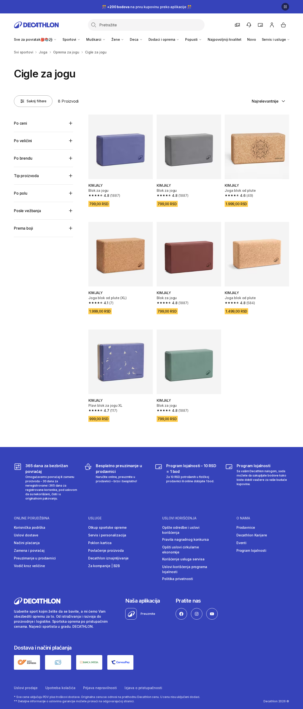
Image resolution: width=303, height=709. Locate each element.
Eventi (241, 543)
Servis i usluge (274, 39)
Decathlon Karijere (251, 535)
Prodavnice (245, 527)
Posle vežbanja (27, 210)
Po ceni (20, 123)
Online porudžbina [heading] (31, 518)
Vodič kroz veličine (29, 566)
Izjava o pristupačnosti (143, 688)
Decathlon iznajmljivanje (108, 558)
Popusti (192, 39)
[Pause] (285, 7)
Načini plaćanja (27, 543)
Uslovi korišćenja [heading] (179, 518)
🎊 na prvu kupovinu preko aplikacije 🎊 (146, 7)
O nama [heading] (243, 518)
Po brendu (23, 158)
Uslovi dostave (26, 535)
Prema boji (23, 228)
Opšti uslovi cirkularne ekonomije (180, 549)
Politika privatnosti (177, 579)
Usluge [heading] (95, 518)
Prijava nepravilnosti (100, 688)
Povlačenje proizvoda (106, 550)
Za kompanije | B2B (104, 566)
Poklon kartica (100, 543)
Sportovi (70, 39)
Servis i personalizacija (107, 535)
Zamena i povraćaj (29, 550)
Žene (116, 39)
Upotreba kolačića (60, 688)
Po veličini (23, 140)
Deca (134, 39)
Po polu (20, 193)
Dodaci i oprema (162, 39)
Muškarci (94, 39)
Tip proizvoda (26, 175)
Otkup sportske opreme (107, 527)
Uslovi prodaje (26, 688)
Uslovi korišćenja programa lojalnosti (184, 569)
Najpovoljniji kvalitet (224, 39)
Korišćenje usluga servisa (183, 559)
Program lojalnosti (251, 550)
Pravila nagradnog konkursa (185, 539)
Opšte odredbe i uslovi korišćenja (181, 530)
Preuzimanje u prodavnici (35, 558)
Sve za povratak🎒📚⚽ (33, 39)
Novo (251, 39)
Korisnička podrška (29, 527)
